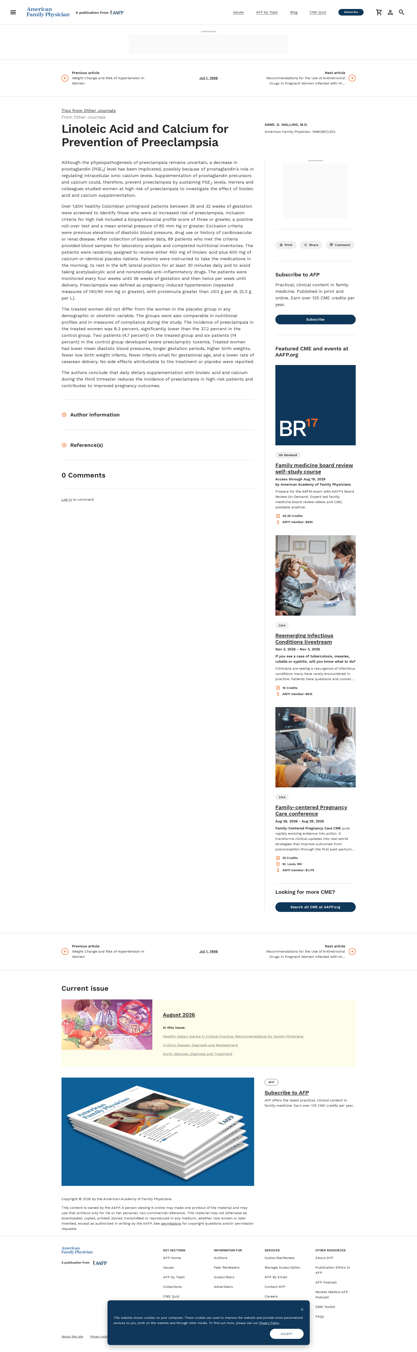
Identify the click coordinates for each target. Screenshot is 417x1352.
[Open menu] (13, 12)
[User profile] (390, 12)
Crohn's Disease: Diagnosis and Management (200, 1045)
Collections (172, 1287)
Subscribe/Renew (279, 1258)
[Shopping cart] (379, 12)
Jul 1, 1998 (208, 78)
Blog (293, 12)
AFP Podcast (326, 1282)
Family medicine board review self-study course (314, 468)
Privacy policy (100, 1336)
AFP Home (172, 1258)
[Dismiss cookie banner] (302, 1309)
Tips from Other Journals (89, 110)
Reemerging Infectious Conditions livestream (304, 638)
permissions (171, 1223)
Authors (220, 1258)
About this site (72, 1336)
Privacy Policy (269, 1323)
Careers (271, 1296)
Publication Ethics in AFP (332, 1270)
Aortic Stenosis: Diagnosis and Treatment (197, 1054)
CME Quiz (318, 12)
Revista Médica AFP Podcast (331, 1294)
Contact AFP (275, 1287)
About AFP (324, 1258)
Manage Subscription (282, 1267)
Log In (67, 499)
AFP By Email (276, 1277)
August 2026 (179, 1015)
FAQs (319, 1316)
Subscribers (224, 1277)
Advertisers (223, 1287)
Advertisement (208, 31)
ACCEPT (287, 1334)
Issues (238, 12)
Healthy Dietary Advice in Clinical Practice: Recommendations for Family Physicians (233, 1036)
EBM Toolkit (325, 1307)
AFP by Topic (267, 12)
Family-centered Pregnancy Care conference (311, 810)
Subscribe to (287, 1093)
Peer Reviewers (226, 1267)
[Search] (401, 12)
